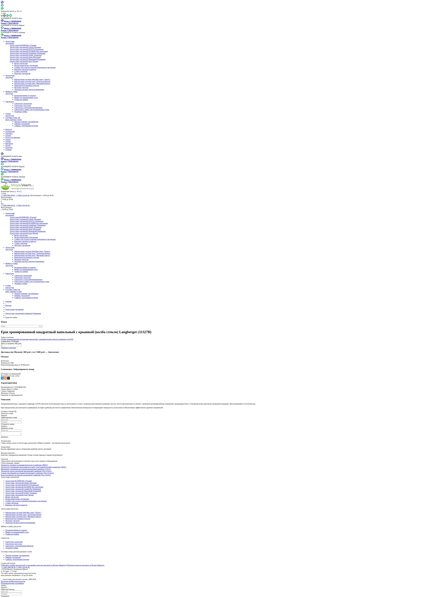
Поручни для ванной (22, 73)
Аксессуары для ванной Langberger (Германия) (23, 313)
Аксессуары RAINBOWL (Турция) (18, 481)
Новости (8, 129)
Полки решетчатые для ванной (26, 65)
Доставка (8, 133)
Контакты (9, 143)
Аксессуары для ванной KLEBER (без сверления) (24, 487)
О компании (10, 131)
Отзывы (8, 150)
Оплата (8, 135)
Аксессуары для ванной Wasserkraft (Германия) (23, 491)
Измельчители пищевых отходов (26, 85)
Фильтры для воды (21, 87)
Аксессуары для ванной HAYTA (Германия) (22, 485)
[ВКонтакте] (2, 378)
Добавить (4, 437)
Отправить (5, 596)
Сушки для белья (20, 71)
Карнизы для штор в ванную (25, 69)
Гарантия (8, 147)
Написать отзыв (7, 413)
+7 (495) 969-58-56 (8, 195)
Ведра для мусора (21, 63)
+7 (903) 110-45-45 (23, 195)
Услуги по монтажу (12, 137)
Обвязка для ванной (22, 124)
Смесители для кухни (22, 106)
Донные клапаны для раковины (26, 122)
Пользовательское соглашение (12, 583)
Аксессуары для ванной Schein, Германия (21, 493)
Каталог (8, 305)
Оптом (7, 145)
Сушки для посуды (8, 563)
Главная (8, 301)
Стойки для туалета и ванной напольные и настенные (35, 67)
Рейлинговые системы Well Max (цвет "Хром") (32, 79)
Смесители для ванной (23, 104)
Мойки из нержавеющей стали (26, 98)
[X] (8, 378)
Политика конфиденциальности (13, 581)
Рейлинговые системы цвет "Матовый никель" (32, 83)
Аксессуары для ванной (14, 309)
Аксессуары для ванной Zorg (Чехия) (19, 495)
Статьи (8, 141)
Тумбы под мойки (21, 100)
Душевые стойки (20, 112)
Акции (8, 139)
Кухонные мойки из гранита (25, 96)
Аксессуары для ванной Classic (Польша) (21, 483)
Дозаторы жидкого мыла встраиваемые (29, 89)
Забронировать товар (23, 369)
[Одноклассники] (5, 378)
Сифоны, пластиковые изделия (26, 126)
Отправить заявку (7, 424)
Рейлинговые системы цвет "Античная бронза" (32, 81)
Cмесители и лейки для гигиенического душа (31, 110)
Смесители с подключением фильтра (28, 108)
